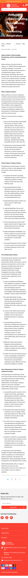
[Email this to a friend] (19, 479)
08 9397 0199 (8, 557)
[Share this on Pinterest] (15, 479)
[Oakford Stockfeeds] (13, 5)
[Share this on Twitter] (8, 479)
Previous (18, 44)
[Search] (3, 9)
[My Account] (23, 5)
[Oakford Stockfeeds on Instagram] (6, 517)
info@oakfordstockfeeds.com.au (13, 560)
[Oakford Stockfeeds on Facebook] (2, 517)
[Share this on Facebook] (11, 479)
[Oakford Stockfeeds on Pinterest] (11, 517)
